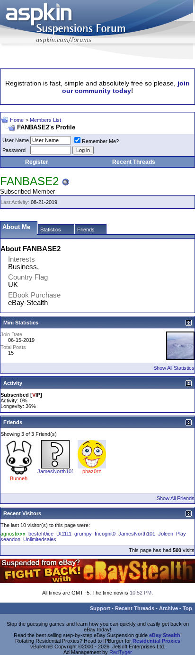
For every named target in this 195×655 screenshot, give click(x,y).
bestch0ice (40, 533)
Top (187, 608)
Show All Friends (176, 498)
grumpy (83, 533)
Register (36, 162)
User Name (15, 140)
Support (100, 608)
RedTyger (120, 652)
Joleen (165, 533)
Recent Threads (133, 162)
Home (17, 120)
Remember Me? (100, 141)
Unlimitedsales (39, 539)
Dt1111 (63, 533)
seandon (10, 539)
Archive (168, 608)
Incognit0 (105, 533)
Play (181, 533)
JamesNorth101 (55, 471)
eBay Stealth (164, 635)
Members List (45, 120)
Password (14, 150)
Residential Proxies (156, 641)
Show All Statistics (174, 368)
